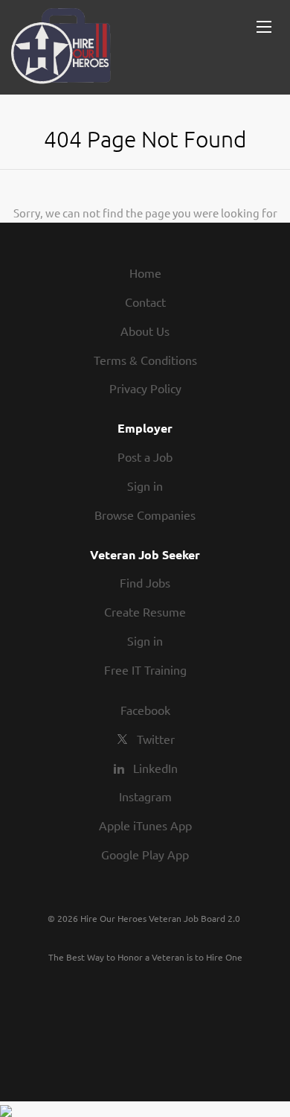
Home (145, 272)
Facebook (145, 709)
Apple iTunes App (145, 825)
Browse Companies (145, 514)
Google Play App (145, 854)
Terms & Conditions (145, 359)
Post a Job (145, 456)
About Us (145, 330)
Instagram (145, 796)
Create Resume (145, 611)
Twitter (156, 738)
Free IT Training (145, 669)
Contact (145, 301)
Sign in (145, 485)
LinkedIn (155, 767)
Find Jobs (145, 582)
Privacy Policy (145, 388)
